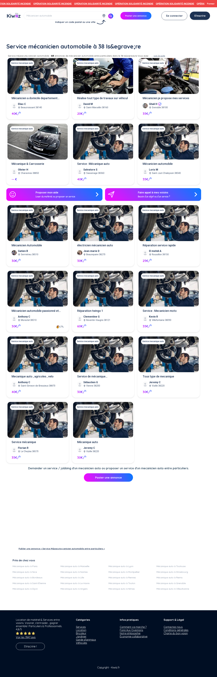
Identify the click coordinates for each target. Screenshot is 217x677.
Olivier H (23, 169)
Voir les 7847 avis (26, 637)
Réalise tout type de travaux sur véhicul (102, 98)
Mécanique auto (87, 442)
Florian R (23, 447)
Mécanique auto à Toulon (121, 583)
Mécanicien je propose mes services (166, 98)
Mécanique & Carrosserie (28, 163)
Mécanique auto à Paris (25, 566)
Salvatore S (90, 169)
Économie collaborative (133, 636)
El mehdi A (155, 251)
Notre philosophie (130, 633)
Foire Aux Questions (131, 630)
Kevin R (153, 316)
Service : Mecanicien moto (160, 310)
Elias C (22, 104)
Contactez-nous (173, 627)
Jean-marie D (91, 251)
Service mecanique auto (22, 63)
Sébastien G (90, 382)
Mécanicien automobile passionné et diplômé (35, 311)
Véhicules (81, 642)
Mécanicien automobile (158, 163)
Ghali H (153, 104)
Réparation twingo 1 (90, 310)
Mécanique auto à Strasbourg (172, 572)
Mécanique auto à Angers (74, 588)
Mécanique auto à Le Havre (75, 583)
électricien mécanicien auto (95, 245)
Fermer (210, 3)
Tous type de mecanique (158, 376)
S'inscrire (200, 15)
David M (88, 104)
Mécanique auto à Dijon (25, 588)
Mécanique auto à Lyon (120, 566)
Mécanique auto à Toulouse (171, 566)
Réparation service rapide (159, 245)
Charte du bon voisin (176, 633)
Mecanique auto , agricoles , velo (33, 376)
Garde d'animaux (86, 639)
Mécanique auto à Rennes (122, 577)
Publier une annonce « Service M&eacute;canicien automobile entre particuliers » (62, 548)
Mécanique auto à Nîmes (121, 588)
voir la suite (159, 55)
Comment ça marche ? (133, 627)
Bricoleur (81, 633)
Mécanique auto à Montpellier (124, 572)
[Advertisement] (108, 33)
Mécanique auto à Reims (169, 577)
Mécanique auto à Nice (25, 572)
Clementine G (91, 316)
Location (81, 630)
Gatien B (23, 251)
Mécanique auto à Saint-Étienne (29, 583)
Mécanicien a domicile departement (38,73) (35, 98)
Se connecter (174, 15)
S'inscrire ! (30, 646)
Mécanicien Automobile (27, 245)
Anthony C (24, 316)
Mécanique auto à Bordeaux (27, 577)
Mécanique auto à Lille (72, 577)
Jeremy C (155, 382)
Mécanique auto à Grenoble (171, 583)
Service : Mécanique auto (93, 163)
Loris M (153, 169)
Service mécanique (24, 442)
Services (81, 627)
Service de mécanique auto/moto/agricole (91, 377)
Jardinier (81, 636)
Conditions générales (176, 630)
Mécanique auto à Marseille (75, 566)
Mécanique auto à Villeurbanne (172, 588)
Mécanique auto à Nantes (74, 572)
